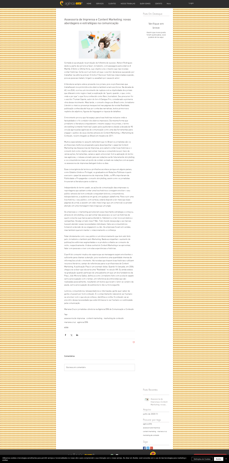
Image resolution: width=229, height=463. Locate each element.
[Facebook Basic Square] (144, 448)
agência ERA (82, 322)
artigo (66, 327)
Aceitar (218, 459)
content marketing (94, 318)
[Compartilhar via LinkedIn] (77, 335)
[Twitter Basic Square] (148, 448)
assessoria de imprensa (74, 318)
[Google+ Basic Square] (151, 448)
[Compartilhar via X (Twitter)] (71, 335)
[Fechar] (226, 459)
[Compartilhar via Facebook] (65, 335)
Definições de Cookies (202, 459)
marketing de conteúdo (114, 318)
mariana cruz (70, 322)
